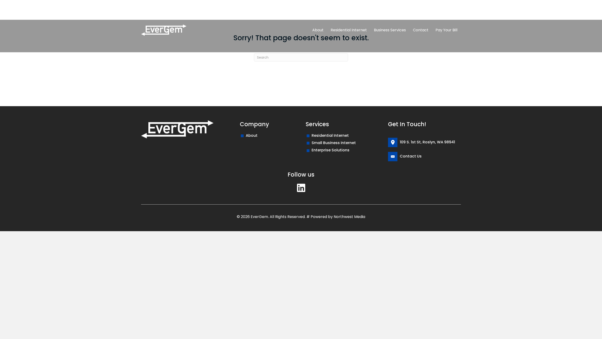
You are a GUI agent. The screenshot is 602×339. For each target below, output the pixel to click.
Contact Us (411, 156)
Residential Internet (330, 135)
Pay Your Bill (191, 9)
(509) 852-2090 (159, 9)
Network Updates (225, 9)
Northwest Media (349, 216)
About (251, 135)
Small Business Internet (334, 142)
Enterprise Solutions (330, 150)
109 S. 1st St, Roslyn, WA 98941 (427, 142)
